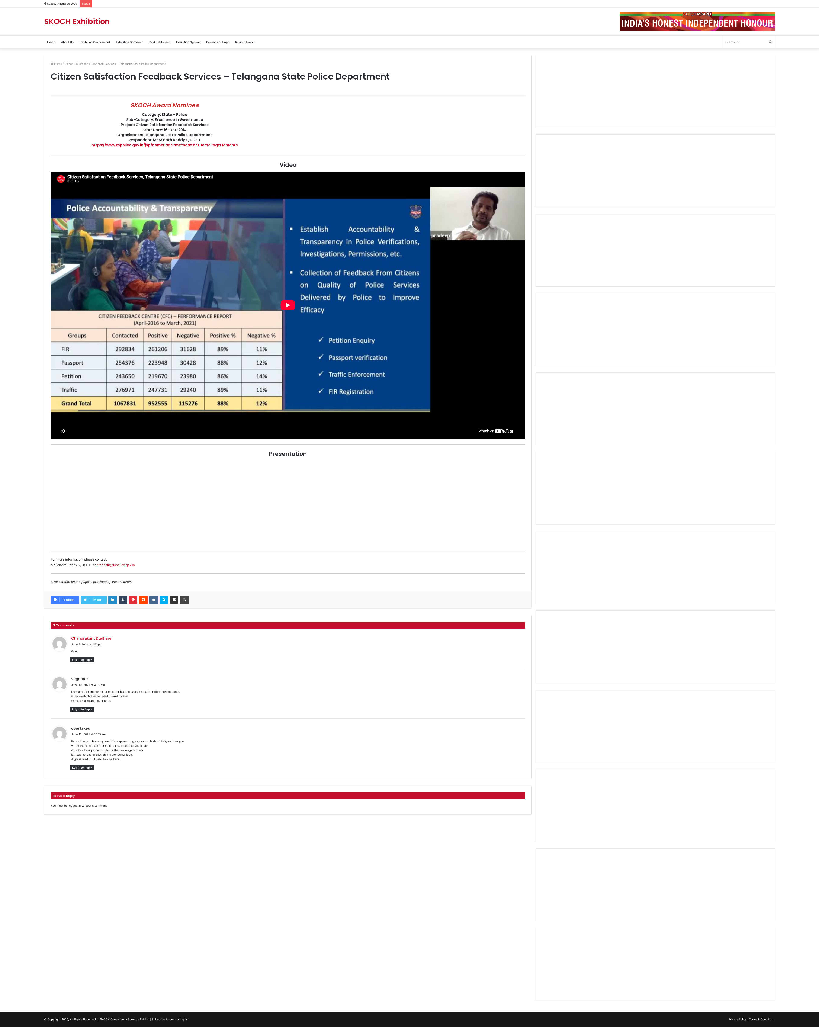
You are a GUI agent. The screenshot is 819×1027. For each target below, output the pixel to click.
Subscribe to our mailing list (170, 1019)
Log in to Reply (82, 659)
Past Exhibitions (159, 42)
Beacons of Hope (217, 42)
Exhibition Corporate (129, 42)
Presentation (13, 103)
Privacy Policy (737, 1019)
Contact (9, 110)
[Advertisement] (655, 91)
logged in (74, 805)
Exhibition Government (95, 42)
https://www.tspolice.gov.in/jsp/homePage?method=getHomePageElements (164, 145)
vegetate (79, 679)
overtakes (80, 728)
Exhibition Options (188, 42)
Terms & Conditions (762, 1019)
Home (51, 42)
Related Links (244, 42)
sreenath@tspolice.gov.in (116, 565)
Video (8, 95)
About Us (67, 42)
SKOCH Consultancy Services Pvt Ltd (124, 1019)
